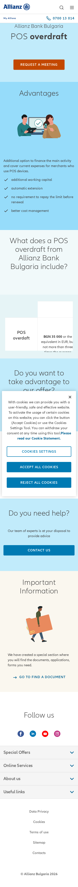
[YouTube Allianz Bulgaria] (45, 733)
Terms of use (39, 832)
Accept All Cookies (39, 467)
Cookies (39, 822)
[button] (61, 7)
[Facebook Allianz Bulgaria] (20, 733)
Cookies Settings (39, 451)
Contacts (39, 853)
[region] (39, 443)
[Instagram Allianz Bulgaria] (57, 733)
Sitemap (39, 842)
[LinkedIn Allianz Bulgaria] (32, 733)
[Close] (70, 397)
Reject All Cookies (39, 482)
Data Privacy (39, 811)
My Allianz (9, 18)
